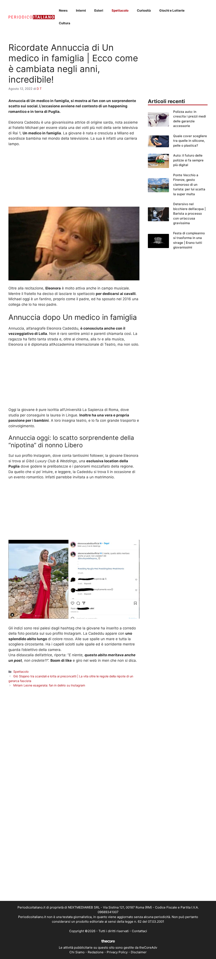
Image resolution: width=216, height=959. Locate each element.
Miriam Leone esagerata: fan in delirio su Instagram (49, 685)
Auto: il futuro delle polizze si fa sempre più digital (188, 160)
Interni (81, 10)
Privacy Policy (117, 952)
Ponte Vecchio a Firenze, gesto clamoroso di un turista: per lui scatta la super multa (189, 184)
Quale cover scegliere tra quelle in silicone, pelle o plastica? (190, 140)
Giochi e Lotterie (172, 10)
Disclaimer (139, 952)
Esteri (98, 10)
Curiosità (144, 10)
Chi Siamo (77, 952)
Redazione (96, 952)
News (63, 10)
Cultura (64, 23)
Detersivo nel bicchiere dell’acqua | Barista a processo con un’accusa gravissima (189, 213)
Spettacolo (120, 10)
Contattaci (139, 931)
